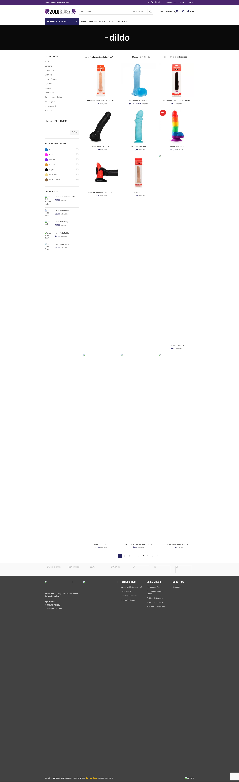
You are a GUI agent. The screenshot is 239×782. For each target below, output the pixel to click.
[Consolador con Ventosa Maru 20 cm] (100, 80)
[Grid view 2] (156, 57)
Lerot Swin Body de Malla (65, 197)
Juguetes (48, 84)
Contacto (176, 587)
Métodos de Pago (153, 587)
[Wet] (98, 569)
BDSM (47, 61)
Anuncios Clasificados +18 (131, 587)
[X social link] (152, 2)
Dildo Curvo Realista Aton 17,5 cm (138, 544)
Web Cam (48, 111)
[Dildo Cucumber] (100, 448)
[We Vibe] (119, 569)
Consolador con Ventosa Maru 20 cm (101, 100)
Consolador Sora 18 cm (138, 100)
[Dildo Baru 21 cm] (138, 172)
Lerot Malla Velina (62, 211)
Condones (49, 66)
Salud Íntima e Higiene (53, 97)
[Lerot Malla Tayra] (49, 247)
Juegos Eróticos (51, 79)
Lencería (48, 88)
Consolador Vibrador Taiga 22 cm (176, 100)
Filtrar (75, 132)
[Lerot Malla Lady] (49, 224)
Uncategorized (50, 106)
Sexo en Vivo (126, 591)
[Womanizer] (76, 569)
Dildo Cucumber (100, 544)
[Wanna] (141, 569)
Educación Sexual (128, 600)
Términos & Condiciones (156, 607)
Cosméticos (49, 70)
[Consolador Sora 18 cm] (138, 80)
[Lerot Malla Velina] (49, 213)
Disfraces (48, 75)
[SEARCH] (150, 12)
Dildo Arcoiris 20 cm (176, 146)
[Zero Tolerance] (55, 569)
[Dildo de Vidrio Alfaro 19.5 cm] (176, 448)
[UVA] (162, 569)
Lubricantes (49, 93)
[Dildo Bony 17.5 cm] (176, 249)
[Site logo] (60, 11)
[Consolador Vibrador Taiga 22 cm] (176, 80)
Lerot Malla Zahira (62, 233)
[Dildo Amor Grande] (138, 126)
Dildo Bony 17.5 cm (176, 345)
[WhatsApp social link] (159, 2)
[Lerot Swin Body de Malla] (49, 200)
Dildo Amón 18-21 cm (100, 146)
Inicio (85, 57)
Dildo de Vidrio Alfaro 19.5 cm (176, 544)
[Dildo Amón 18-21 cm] (100, 126)
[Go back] (106, 37)
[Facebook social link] (148, 2)
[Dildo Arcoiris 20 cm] (176, 126)
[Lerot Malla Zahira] (49, 235)
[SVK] (183, 569)
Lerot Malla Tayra (62, 244)
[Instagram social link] (155, 2)
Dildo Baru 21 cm (139, 192)
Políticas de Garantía (155, 598)
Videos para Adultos (129, 596)
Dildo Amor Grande (138, 146)
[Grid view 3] (160, 57)
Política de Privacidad (155, 603)
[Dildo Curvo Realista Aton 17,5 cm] (138, 448)
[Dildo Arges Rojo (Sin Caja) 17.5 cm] (100, 172)
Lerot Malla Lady (61, 222)
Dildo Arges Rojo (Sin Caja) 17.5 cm (101, 192)
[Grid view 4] (164, 57)
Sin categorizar (50, 102)
